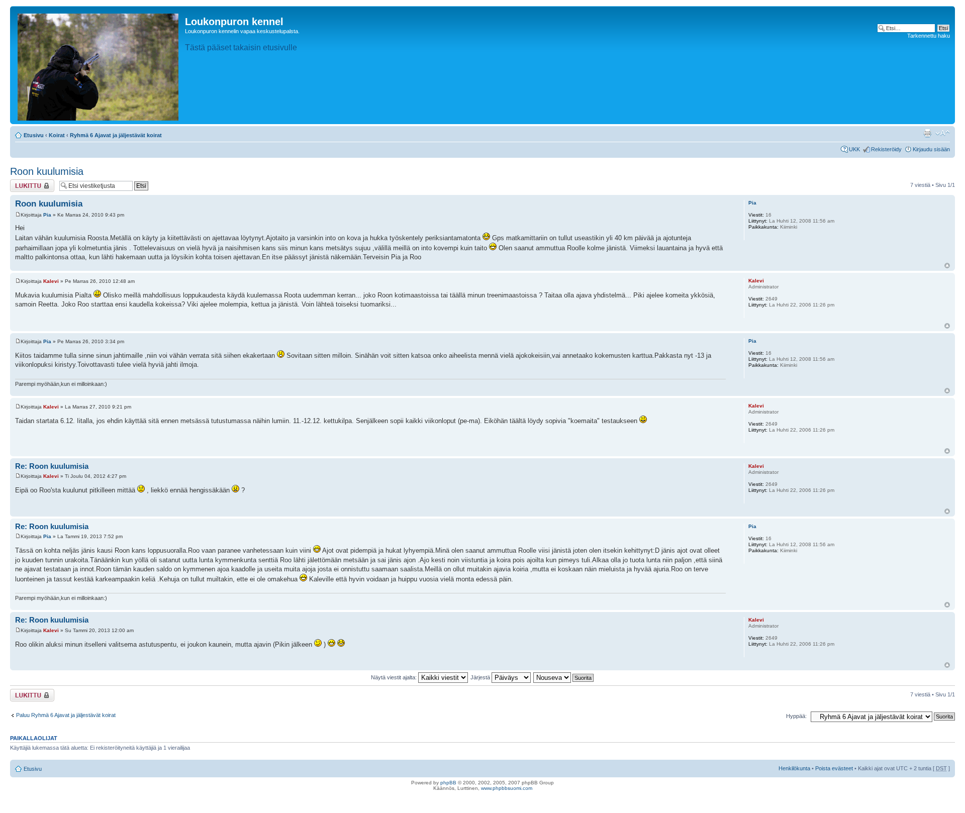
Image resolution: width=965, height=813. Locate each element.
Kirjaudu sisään (931, 149)
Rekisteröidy (886, 149)
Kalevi (51, 281)
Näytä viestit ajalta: (394, 677)
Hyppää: (796, 716)
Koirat (57, 135)
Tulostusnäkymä (927, 133)
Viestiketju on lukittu (26, 185)
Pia (47, 215)
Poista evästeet (834, 768)
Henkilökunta (794, 768)
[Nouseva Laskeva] (564, 677)
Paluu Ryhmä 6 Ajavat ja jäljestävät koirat (66, 715)
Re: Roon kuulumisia (51, 466)
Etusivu (34, 135)
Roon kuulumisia (46, 171)
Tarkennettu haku (928, 36)
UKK (854, 149)
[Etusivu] (99, 65)
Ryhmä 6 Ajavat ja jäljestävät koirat (116, 135)
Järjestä (481, 677)
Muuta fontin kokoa (942, 133)
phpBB (448, 782)
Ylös (947, 265)
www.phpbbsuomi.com (506, 788)
